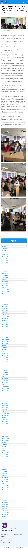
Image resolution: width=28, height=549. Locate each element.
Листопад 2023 (5, 314)
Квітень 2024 (5, 304)
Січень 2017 (5, 481)
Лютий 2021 (5, 380)
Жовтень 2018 (5, 438)
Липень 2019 (5, 419)
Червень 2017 (5, 471)
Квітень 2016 (5, 500)
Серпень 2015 (5, 516)
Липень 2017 (5, 469)
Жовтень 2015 (5, 512)
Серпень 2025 (5, 271)
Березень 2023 (5, 331)
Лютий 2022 (5, 357)
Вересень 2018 (5, 440)
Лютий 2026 (5, 258)
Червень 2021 (5, 372)
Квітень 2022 (5, 353)
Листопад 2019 (5, 411)
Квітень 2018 (5, 450)
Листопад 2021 (5, 364)
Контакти (3, 536)
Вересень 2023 (5, 318)
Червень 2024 (5, 300)
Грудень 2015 (5, 508)
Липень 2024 (5, 298)
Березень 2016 (5, 502)
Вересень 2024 (5, 293)
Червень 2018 (5, 446)
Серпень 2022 (5, 345)
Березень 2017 (5, 477)
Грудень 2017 (5, 459)
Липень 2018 (5, 444)
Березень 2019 (5, 428)
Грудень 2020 (5, 384)
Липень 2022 (5, 347)
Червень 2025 (5, 275)
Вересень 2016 (5, 489)
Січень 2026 (5, 260)
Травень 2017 (5, 473)
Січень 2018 (5, 456)
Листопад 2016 (5, 485)
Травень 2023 (5, 326)
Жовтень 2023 (5, 316)
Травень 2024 (5, 302)
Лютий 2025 (5, 283)
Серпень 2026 (5, 246)
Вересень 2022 (5, 343)
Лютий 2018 (5, 454)
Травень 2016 (5, 498)
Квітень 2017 (5, 475)
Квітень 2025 (5, 279)
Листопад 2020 (5, 386)
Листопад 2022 (5, 339)
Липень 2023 (5, 322)
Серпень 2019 (5, 417)
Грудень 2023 (5, 312)
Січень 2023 (5, 335)
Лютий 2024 (5, 308)
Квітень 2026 (5, 254)
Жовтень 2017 (5, 463)
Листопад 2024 (5, 289)
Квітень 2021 (5, 376)
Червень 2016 (5, 496)
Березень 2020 (5, 403)
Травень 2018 (5, 448)
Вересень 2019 (5, 415)
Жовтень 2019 (5, 413)
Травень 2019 (5, 423)
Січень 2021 (5, 382)
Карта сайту (3, 537)
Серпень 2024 (5, 295)
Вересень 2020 (5, 390)
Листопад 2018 (5, 436)
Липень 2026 (5, 248)
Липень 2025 (5, 273)
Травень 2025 (5, 277)
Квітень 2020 (5, 401)
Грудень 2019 (5, 409)
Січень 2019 (5, 432)
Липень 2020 (5, 395)
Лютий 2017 (5, 479)
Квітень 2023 (5, 328)
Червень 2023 (5, 324)
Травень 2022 (5, 351)
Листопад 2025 (5, 265)
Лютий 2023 (5, 333)
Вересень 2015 (5, 514)
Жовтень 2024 (5, 291)
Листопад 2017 (5, 461)
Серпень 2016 (5, 492)
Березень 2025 (5, 281)
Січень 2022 (5, 359)
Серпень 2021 (5, 370)
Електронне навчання (5, 542)
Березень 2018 (5, 452)
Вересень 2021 (5, 368)
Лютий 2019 (5, 430)
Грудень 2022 (5, 337)
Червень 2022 (5, 349)
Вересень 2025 (5, 269)
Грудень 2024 (5, 287)
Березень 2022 (5, 355)
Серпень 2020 (5, 392)
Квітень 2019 (5, 425)
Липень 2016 (5, 494)
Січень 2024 (5, 310)
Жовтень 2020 (5, 388)
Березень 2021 (5, 378)
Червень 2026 (5, 250)
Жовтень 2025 (5, 267)
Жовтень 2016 (5, 487)
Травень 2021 (5, 374)
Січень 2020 (5, 407)
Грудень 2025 (5, 262)
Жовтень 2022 (5, 341)
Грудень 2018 (5, 434)
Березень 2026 (5, 256)
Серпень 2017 (5, 467)
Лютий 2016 (5, 504)
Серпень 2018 (5, 442)
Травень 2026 (5, 252)
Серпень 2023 (5, 320)
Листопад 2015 (5, 510)
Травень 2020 (5, 399)
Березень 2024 (5, 306)
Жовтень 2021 (5, 366)
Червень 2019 (5, 421)
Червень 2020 (5, 397)
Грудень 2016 (5, 483)
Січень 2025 (5, 285)
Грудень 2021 (5, 361)
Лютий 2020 (5, 405)
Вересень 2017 (5, 465)
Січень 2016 (5, 506)
